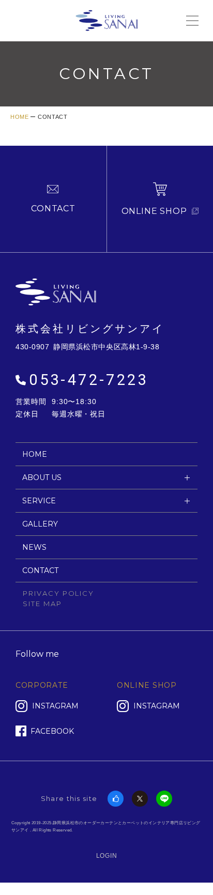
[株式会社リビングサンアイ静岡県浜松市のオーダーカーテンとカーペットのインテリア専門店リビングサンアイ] (107, 19)
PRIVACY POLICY (58, 593)
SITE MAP (42, 603)
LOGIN (106, 855)
